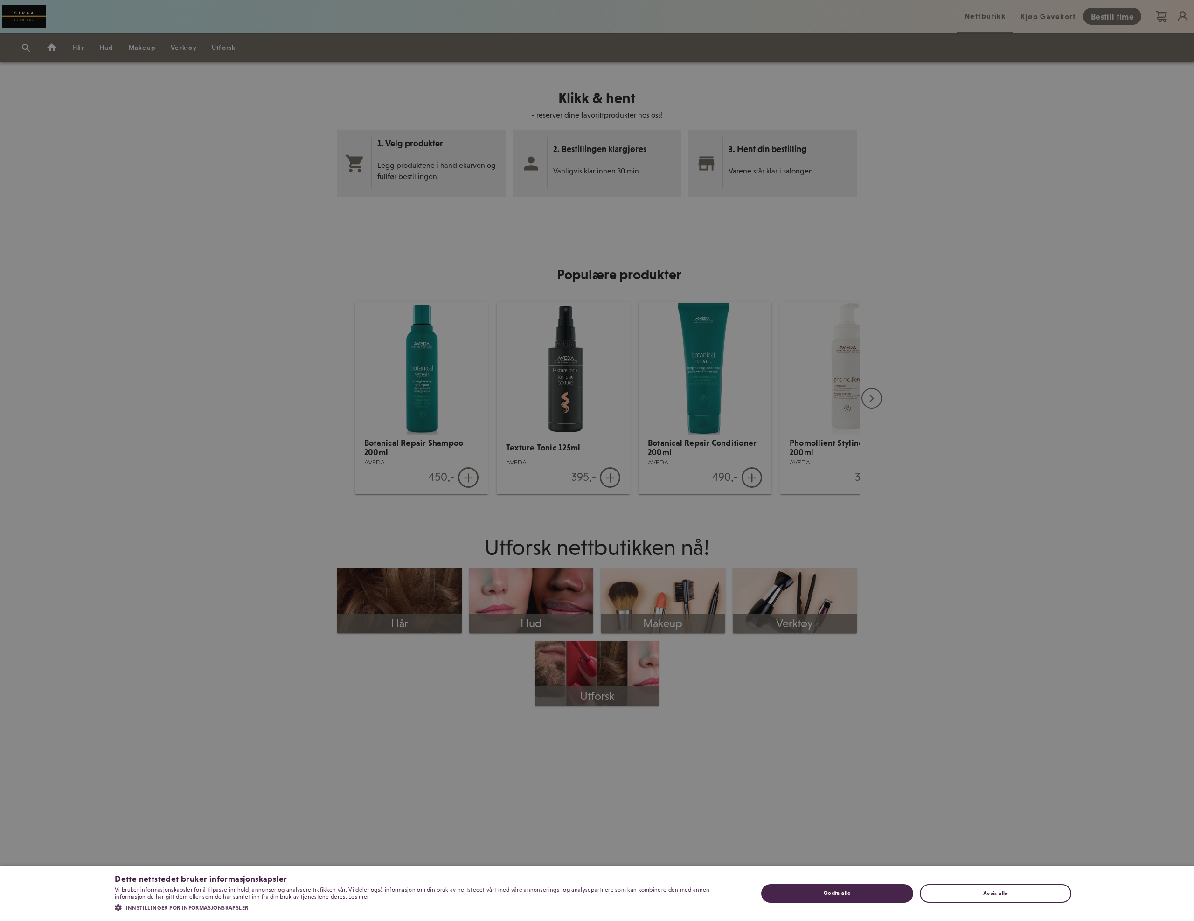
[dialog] (597, 893)
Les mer (358, 896)
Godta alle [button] (837, 893)
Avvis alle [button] (995, 893)
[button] (427, 907)
